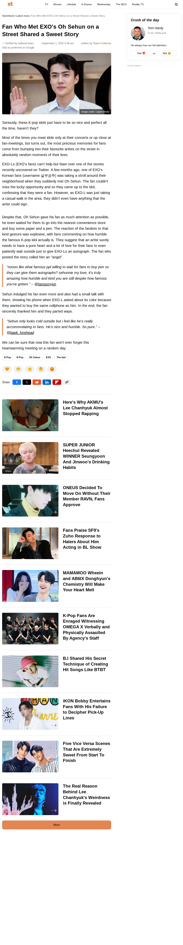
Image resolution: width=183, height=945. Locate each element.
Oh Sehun (34, 357)
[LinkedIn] (47, 382)
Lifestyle (71, 4)
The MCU (121, 4)
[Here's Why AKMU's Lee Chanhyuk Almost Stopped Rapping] (56, 415)
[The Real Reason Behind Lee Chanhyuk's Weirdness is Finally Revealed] (56, 799)
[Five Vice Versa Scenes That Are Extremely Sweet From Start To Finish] (56, 756)
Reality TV (138, 4)
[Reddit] (37, 382)
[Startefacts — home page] (10, 4)
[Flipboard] (57, 382)
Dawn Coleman (102, 43)
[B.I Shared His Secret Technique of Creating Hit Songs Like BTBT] (56, 671)
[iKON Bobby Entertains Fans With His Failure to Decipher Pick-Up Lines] (56, 714)
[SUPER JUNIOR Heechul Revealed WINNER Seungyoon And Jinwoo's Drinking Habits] (56, 458)
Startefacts (8, 15)
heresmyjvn (47, 284)
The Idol (61, 357)
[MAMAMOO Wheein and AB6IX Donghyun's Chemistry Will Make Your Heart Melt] (56, 586)
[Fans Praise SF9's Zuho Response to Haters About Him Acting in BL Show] (56, 543)
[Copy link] (67, 382)
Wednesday (103, 4)
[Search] (176, 4)
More (56, 824)
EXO (48, 357)
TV (46, 4)
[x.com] (27, 382)
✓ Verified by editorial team (18, 43)
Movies (57, 4)
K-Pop (7, 357)
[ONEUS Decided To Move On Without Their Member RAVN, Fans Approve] (56, 500)
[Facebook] (17, 382)
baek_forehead (22, 333)
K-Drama (86, 4)
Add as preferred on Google (18, 47)
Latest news (22, 15)
